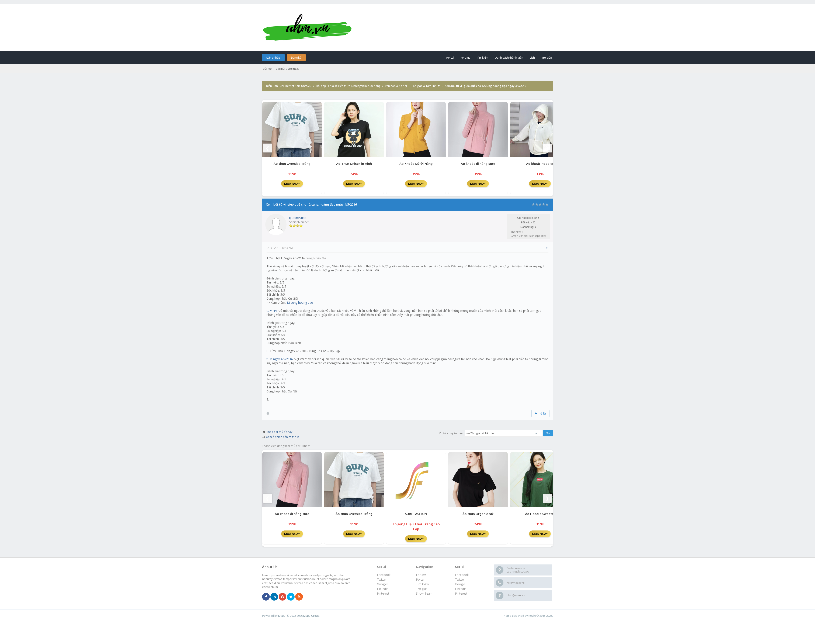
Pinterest (461, 593)
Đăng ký (296, 57)
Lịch (532, 57)
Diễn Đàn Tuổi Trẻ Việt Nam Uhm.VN (288, 86)
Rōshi (532, 616)
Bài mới (267, 69)
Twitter (460, 579)
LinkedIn (461, 589)
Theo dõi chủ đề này (279, 432)
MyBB (281, 616)
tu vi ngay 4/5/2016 (280, 359)
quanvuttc (297, 217)
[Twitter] (291, 597)
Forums (465, 57)
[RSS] (299, 597)
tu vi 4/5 (272, 311)
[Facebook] (266, 597)
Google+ (461, 584)
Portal (450, 57)
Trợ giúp (547, 57)
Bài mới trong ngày (287, 69)
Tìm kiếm (482, 57)
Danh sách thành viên (509, 57)
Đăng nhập (273, 57)
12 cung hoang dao (300, 302)
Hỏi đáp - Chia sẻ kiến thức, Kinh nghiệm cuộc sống (348, 86)
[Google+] (282, 597)
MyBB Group (311, 616)
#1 (547, 247)
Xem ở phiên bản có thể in (282, 437)
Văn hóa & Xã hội (396, 86)
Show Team (424, 593)
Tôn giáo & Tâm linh (424, 86)
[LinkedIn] (274, 597)
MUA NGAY (292, 184)
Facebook (462, 575)
